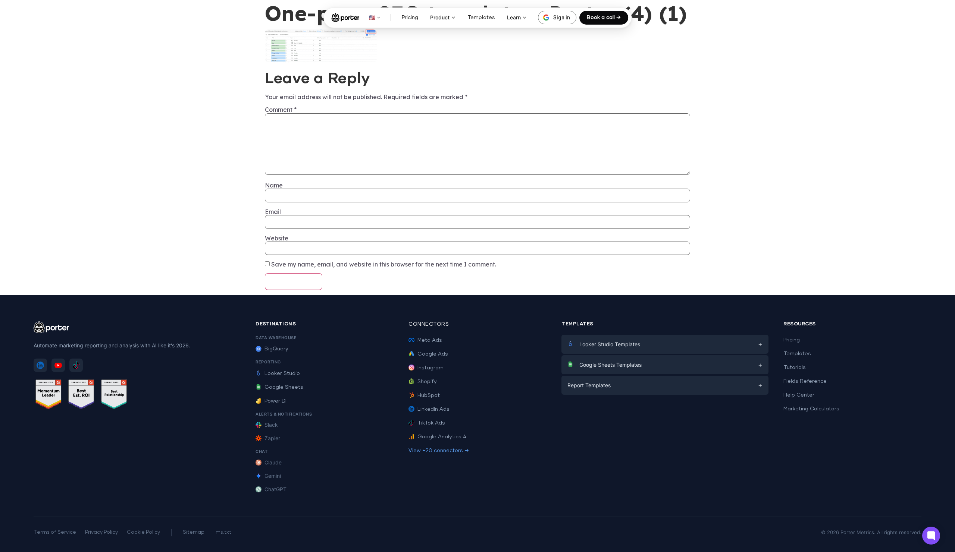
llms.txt (222, 532)
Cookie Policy (143, 532)
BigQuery (276, 348)
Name (274, 185)
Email (273, 211)
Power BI (275, 401)
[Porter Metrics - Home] (345, 17)
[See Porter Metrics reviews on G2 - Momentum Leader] (48, 395)
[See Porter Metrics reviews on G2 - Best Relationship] (114, 395)
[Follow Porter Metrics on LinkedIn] (40, 365)
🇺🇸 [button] (372, 17)
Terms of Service (55, 532)
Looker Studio (282, 373)
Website (276, 238)
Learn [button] (514, 17)
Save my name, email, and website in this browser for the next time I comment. (383, 264)
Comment (281, 109)
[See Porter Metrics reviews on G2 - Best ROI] (81, 395)
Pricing (410, 17)
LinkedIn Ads (433, 409)
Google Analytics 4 (441, 436)
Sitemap (193, 532)
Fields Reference (805, 381)
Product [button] (440, 17)
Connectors (428, 324)
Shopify (427, 381)
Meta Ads (429, 340)
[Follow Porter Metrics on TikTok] (76, 365)
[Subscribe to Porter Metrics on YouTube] (58, 365)
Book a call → (604, 17)
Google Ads (432, 354)
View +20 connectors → (438, 450)
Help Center (798, 395)
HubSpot (428, 395)
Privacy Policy (101, 532)
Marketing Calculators (811, 408)
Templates (481, 17)
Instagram (430, 367)
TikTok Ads (431, 423)
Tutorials (794, 367)
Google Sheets (283, 387)
